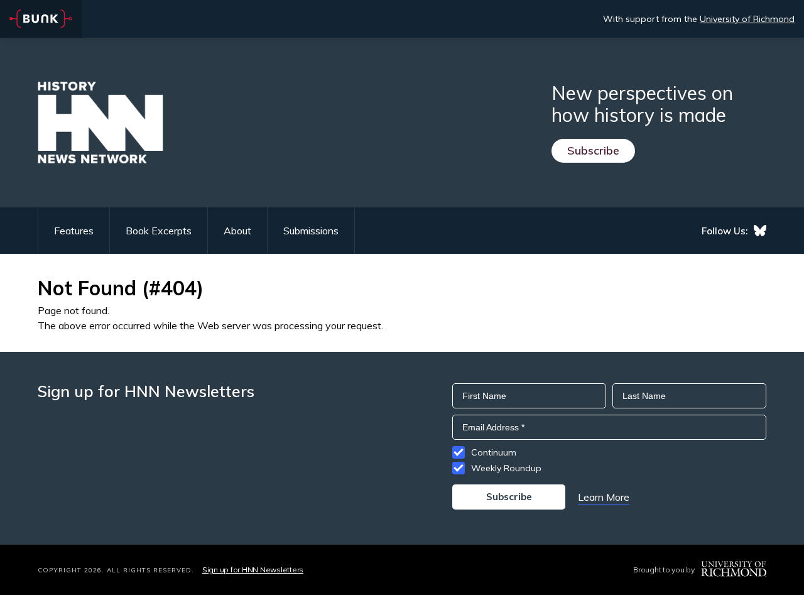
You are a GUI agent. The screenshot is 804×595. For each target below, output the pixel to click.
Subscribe (593, 150)
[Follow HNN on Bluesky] (760, 230)
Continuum (493, 452)
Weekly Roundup (506, 468)
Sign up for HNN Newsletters (252, 569)
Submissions (311, 230)
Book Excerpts (159, 230)
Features (74, 230)
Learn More (603, 497)
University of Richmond (747, 19)
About (237, 230)
